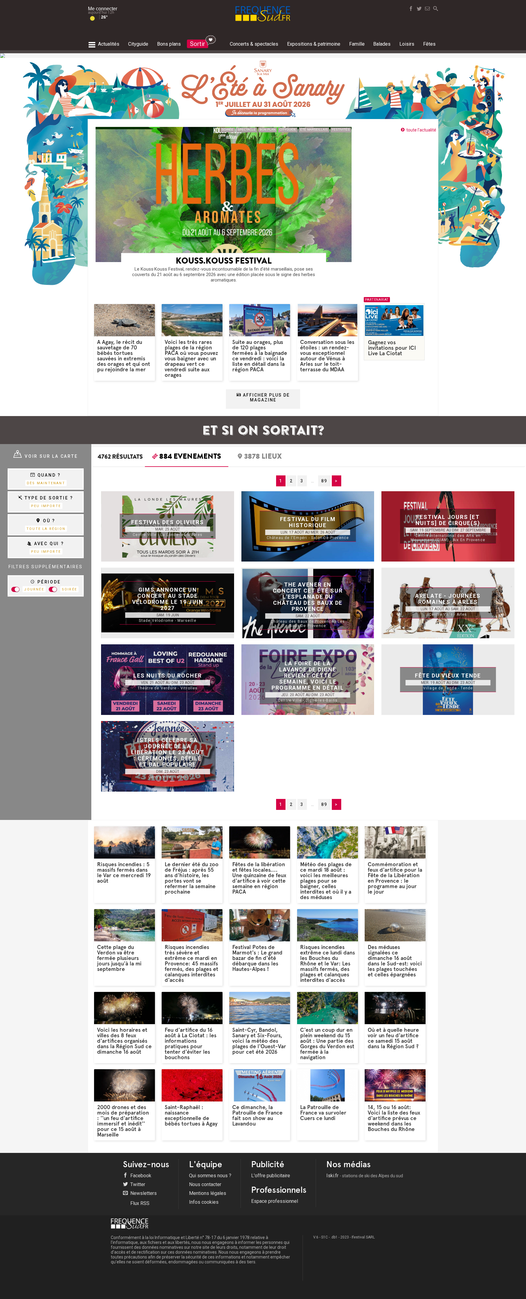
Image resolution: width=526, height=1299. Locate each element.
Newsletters (143, 1193)
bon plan (267, 129)
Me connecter (102, 8)
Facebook (140, 1175)
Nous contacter (205, 1184)
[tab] (186, 458)
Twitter (137, 1184)
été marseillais (314, 129)
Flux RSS (139, 1203)
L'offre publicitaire (270, 1175)
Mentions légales (207, 1193)
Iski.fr (364, 1175)
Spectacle (246, 129)
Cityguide (287, 129)
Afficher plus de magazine (265, 397)
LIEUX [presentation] (263, 457)
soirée (227, 129)
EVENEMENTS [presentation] (190, 457)
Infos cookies (204, 1202)
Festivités (341, 129)
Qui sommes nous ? (210, 1175)
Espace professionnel (274, 1201)
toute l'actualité (421, 130)
